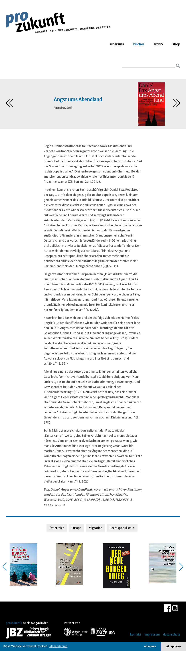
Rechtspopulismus (122, 528)
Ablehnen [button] (150, 646)
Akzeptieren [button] (173, 646)
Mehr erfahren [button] (58, 646)
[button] (5, 567)
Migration (95, 528)
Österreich (56, 528)
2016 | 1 (69, 107)
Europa (76, 528)
